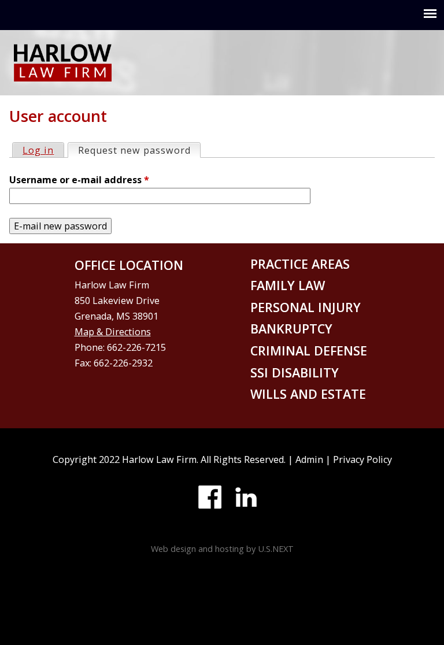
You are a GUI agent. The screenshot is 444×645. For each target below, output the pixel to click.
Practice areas (300, 263)
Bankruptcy (291, 328)
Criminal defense (308, 350)
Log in (38, 150)
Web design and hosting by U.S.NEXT (222, 548)
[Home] (63, 73)
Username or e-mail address (79, 179)
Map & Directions (113, 331)
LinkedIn (246, 497)
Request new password (139, 150)
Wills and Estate (308, 393)
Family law (287, 285)
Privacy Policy (362, 459)
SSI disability (294, 372)
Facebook (210, 497)
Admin (309, 459)
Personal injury (305, 307)
